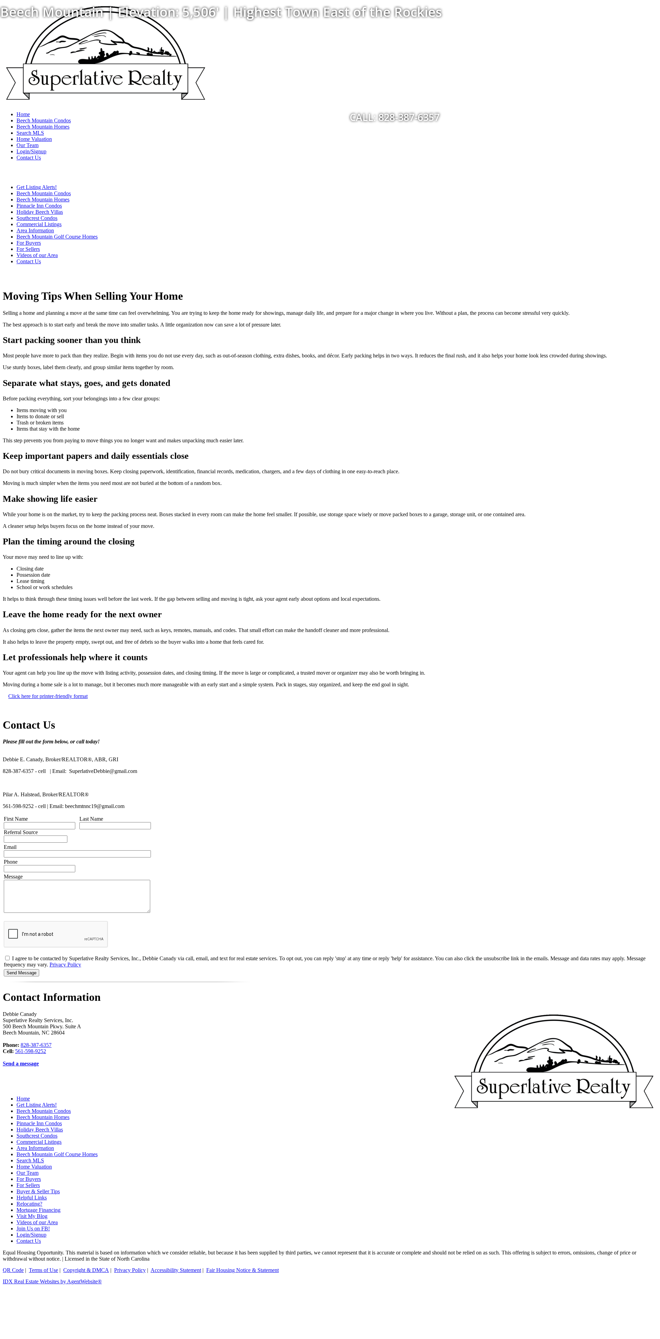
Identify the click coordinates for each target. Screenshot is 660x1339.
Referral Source (21, 832)
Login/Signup (31, 151)
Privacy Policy (65, 964)
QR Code (13, 1270)
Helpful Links (31, 1197)
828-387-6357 (36, 1045)
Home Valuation (34, 139)
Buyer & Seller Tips (38, 1191)
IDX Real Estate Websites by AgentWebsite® (52, 1281)
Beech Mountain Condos (43, 193)
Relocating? (29, 1204)
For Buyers (28, 243)
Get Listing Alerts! (36, 187)
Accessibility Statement (176, 1270)
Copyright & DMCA (86, 1270)
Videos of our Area (37, 255)
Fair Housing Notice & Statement (242, 1270)
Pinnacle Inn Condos (39, 206)
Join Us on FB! (33, 1228)
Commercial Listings (39, 224)
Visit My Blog (31, 1216)
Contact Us (28, 158)
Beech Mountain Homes (42, 199)
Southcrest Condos (36, 218)
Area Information (35, 230)
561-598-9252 (30, 1051)
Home (23, 1099)
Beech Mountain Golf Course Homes (57, 237)
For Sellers (28, 249)
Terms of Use (43, 1270)
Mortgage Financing (38, 1210)
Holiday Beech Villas (39, 212)
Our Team (27, 145)
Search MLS (30, 133)
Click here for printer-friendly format (48, 696)
